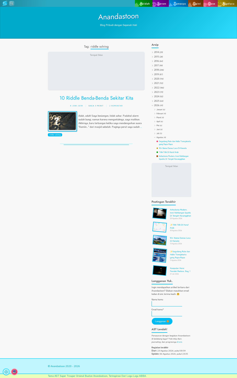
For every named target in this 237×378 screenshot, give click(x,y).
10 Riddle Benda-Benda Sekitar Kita (96, 97)
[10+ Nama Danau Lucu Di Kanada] (160, 244)
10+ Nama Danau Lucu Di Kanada (173, 148)
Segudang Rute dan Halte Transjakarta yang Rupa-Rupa (180, 254)
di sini (179, 341)
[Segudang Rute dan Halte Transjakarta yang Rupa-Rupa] (160, 261)
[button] (11, 3)
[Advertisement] (96, 71)
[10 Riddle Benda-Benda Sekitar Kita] (62, 129)
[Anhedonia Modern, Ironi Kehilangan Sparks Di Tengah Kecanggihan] (160, 218)
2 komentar (116, 105)
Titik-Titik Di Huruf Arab (169, 152)
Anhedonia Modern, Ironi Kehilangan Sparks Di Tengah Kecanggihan (173, 157)
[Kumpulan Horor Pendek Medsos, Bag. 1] (160, 274)
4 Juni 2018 (76, 105)
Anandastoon (118, 16)
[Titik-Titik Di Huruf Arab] (160, 231)
